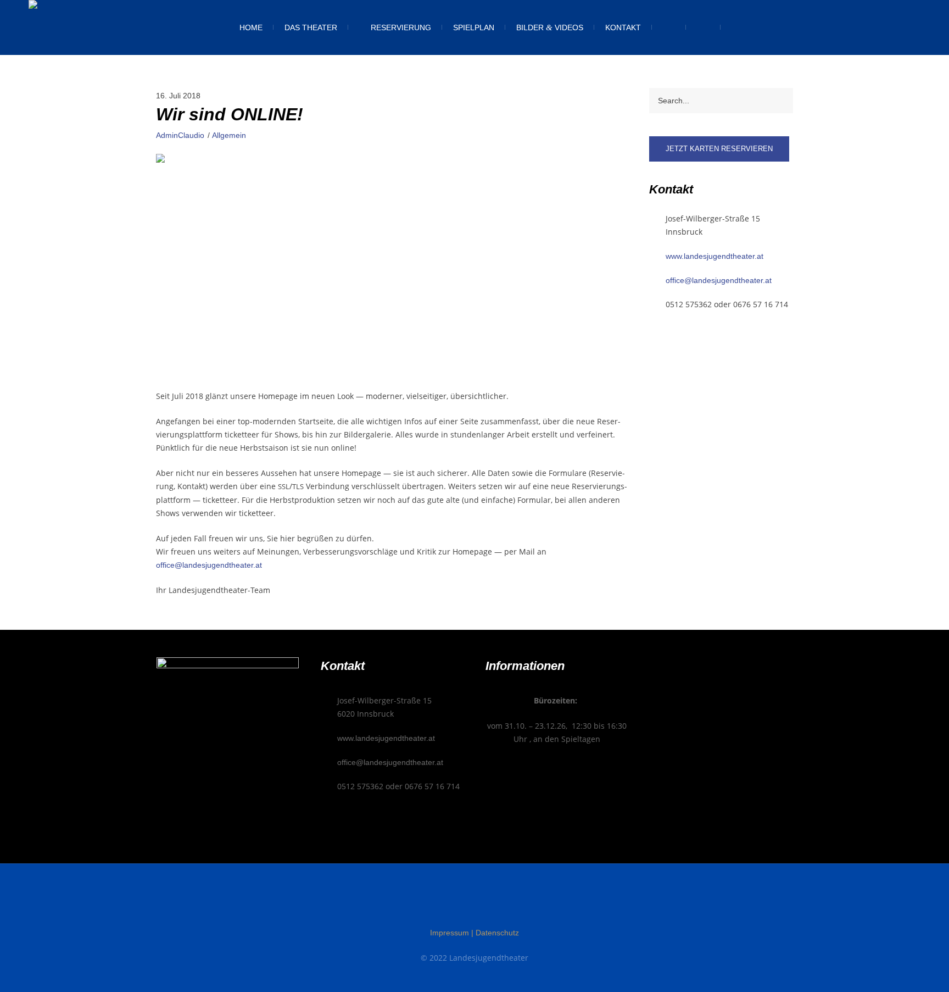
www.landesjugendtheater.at (714, 256)
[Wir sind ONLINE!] (391, 264)
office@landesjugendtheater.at (209, 565)
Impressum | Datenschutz (474, 932)
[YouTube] (495, 903)
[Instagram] (474, 903)
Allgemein (229, 135)
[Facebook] (453, 903)
